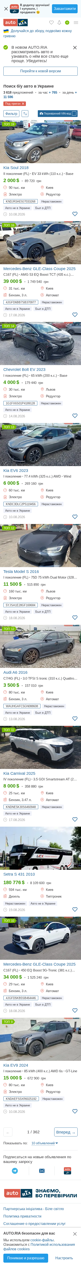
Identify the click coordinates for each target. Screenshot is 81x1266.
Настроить (64, 1258)
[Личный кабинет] (76, 22)
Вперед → (66, 1132)
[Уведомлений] (59, 22)
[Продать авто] (67, 22)
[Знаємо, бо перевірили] (40, 1196)
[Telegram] (14, 1170)
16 (12, 225)
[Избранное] (51, 22)
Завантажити (65, 9)
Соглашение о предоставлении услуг (34, 1224)
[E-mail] (41, 1170)
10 (12, 921)
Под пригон (12, 103)
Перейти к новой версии (40, 71)
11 (12, 730)
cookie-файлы (42, 1240)
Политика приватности (22, 1216)
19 (12, 124)
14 (12, 326)
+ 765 (53, 92)
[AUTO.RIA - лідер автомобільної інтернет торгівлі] (15, 22)
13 (12, 427)
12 (12, 528)
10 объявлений (43, 1143)
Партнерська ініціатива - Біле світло (33, 1209)
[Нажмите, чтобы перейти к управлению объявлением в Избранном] (75, 214)
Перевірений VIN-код (57, 113)
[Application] (67, 1170)
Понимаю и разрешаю (25, 1258)
